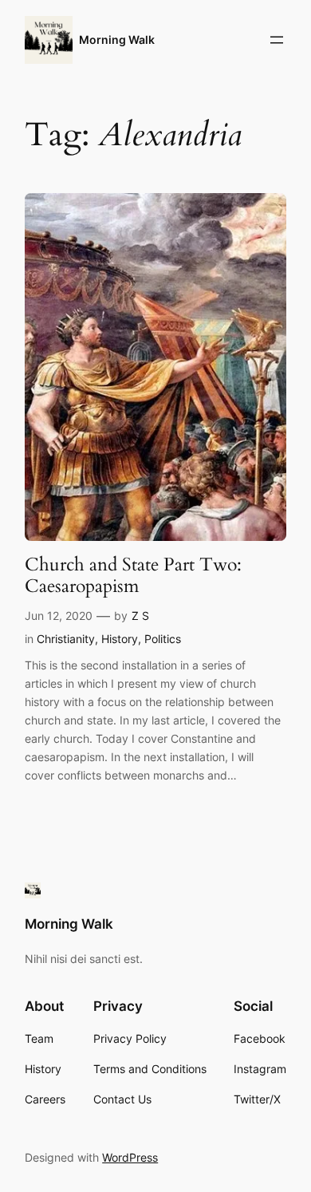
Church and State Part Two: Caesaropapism (133, 576)
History (119, 638)
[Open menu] (276, 39)
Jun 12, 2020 (59, 615)
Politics (162, 638)
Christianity (66, 638)
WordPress (130, 1157)
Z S (140, 615)
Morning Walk (117, 39)
